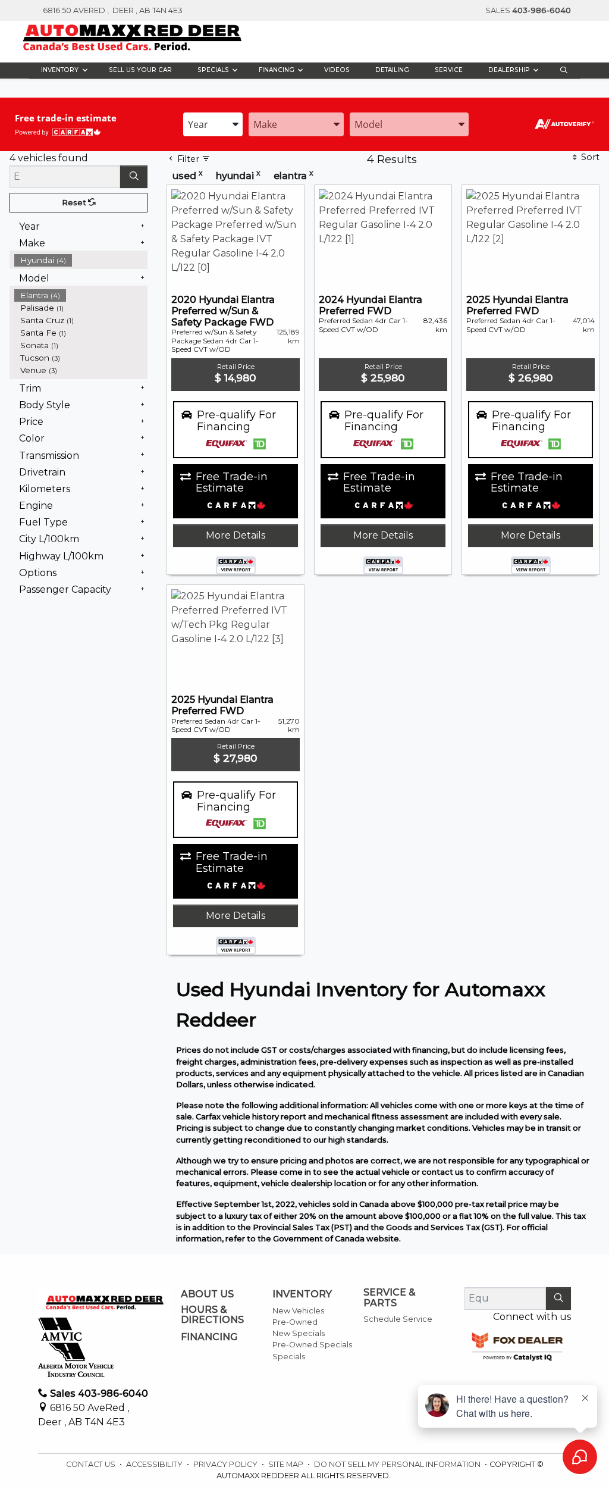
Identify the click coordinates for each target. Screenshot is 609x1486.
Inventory (302, 1294)
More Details (235, 535)
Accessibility (155, 1464)
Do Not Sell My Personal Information (398, 1464)
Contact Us (91, 1464)
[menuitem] (80, 260)
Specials (288, 1356)
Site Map (286, 1464)
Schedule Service (397, 1319)
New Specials (298, 1333)
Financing (209, 1337)
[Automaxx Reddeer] (132, 37)
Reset (75, 202)
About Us (207, 1294)
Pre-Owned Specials (312, 1344)
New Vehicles (298, 1310)
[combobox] (212, 124)
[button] (62, 70)
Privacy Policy (226, 1464)
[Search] (133, 176)
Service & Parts (389, 1297)
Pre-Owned (295, 1322)
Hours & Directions (212, 1314)
